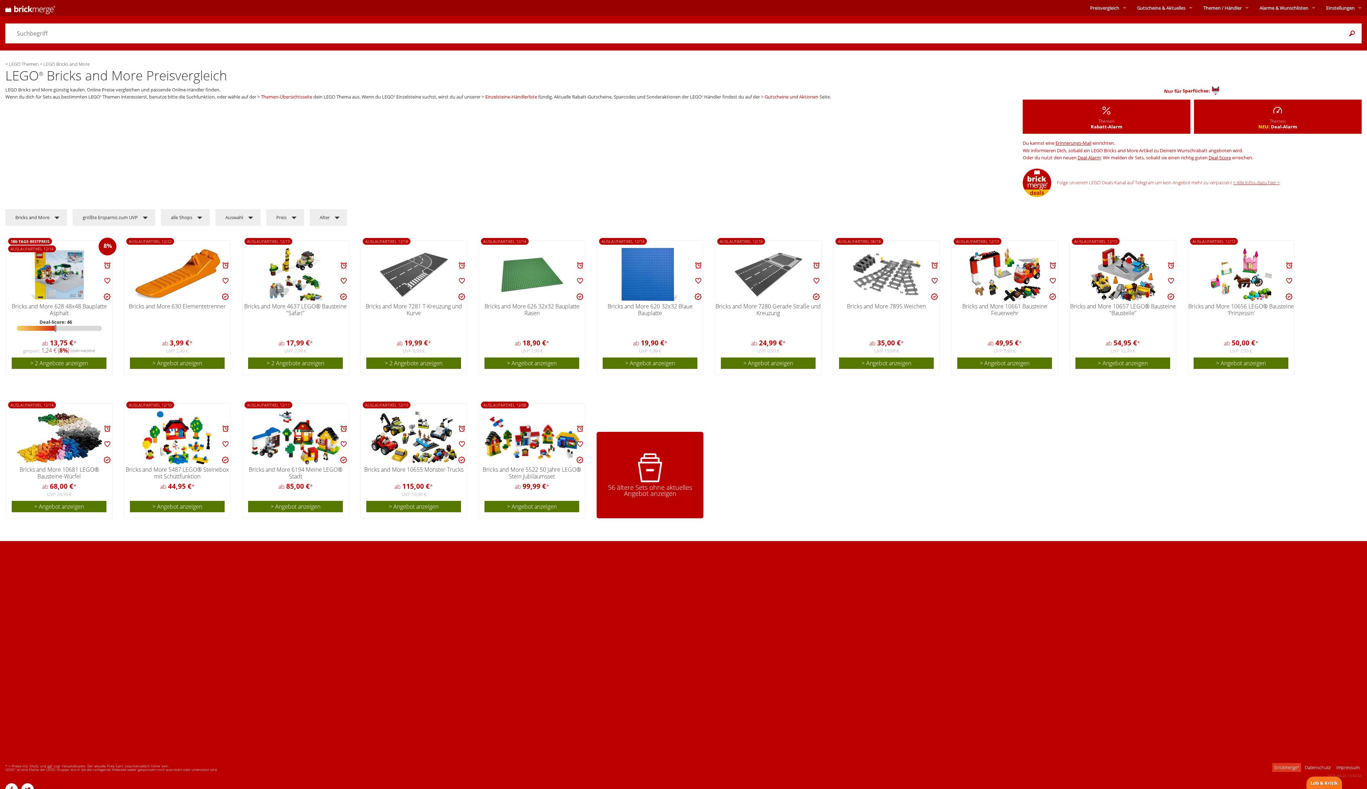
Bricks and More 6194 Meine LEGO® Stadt (295, 473)
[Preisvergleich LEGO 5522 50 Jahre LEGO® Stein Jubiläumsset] (532, 438)
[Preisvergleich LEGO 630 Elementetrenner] (177, 274)
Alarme (1283, 8)
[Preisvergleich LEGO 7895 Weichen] (886, 274)
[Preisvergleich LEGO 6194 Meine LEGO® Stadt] (295, 438)
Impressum (1348, 767)
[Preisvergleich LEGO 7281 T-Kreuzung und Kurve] (414, 274)
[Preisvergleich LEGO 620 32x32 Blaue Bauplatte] (650, 274)
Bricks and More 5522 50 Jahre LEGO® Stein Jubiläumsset (532, 473)
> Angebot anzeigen (177, 363)
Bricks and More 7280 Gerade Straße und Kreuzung (768, 309)
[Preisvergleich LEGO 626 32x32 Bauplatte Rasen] (532, 274)
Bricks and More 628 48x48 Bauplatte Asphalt (59, 309)
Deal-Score (1220, 157)
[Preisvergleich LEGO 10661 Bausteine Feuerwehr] (1005, 274)
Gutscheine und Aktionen (791, 97)
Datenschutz (1318, 767)
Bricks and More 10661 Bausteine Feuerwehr (1004, 309)
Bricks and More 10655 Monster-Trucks (413, 469)
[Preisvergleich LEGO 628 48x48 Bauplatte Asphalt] (59, 274)
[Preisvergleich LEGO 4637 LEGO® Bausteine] (295, 274)
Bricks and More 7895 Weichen (886, 306)
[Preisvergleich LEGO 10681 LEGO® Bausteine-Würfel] (59, 438)
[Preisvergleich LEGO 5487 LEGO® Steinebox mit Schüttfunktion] (177, 438)
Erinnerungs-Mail (1073, 143)
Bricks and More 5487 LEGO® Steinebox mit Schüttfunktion (177, 473)
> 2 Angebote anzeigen (59, 363)
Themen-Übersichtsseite (286, 97)
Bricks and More (32, 217)
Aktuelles (1161, 8)
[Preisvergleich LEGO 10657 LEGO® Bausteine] (1123, 274)
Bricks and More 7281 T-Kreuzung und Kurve (414, 309)
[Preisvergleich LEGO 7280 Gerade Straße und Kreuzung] (768, 274)
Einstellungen (1340, 8)
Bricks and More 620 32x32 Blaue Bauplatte (650, 309)
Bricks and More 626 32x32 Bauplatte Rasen (532, 309)
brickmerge (1286, 767)
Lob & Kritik (1324, 783)
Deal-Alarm (1089, 157)
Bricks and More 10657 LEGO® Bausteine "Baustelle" (1123, 309)
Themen (1222, 8)
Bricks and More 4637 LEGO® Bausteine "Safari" (295, 309)
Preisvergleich (1104, 8)
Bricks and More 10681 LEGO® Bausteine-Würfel (59, 473)
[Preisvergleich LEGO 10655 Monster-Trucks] (414, 437)
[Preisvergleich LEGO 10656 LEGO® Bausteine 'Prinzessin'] (1241, 274)
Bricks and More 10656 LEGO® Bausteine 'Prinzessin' (1241, 309)
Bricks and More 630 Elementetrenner (177, 306)
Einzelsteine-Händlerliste (511, 97)
